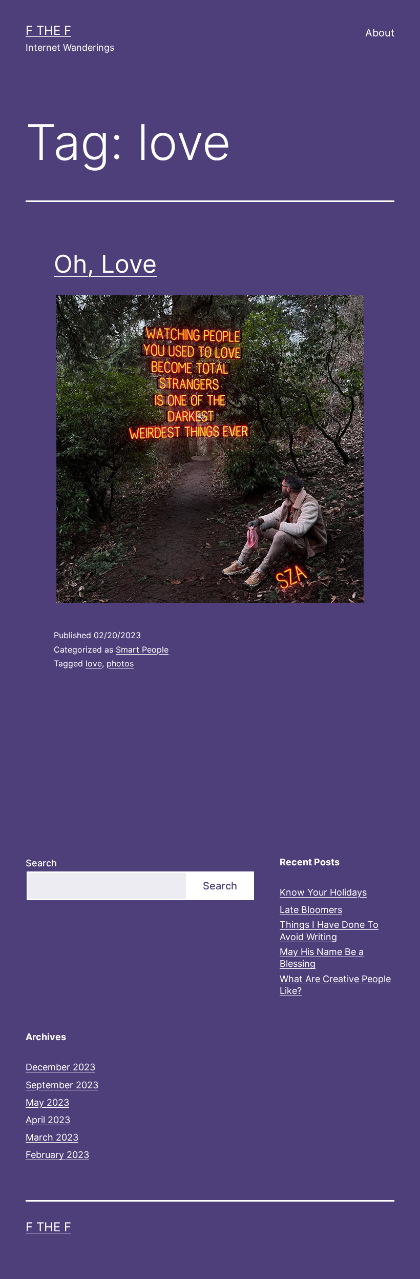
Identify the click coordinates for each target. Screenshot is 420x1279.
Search (41, 863)
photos (120, 663)
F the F (48, 30)
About (379, 33)
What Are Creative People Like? (335, 984)
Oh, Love (105, 264)
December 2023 (60, 1067)
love (94, 663)
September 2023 (62, 1085)
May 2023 (47, 1102)
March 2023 (52, 1137)
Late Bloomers (311, 909)
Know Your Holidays (323, 892)
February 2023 (57, 1154)
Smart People (142, 649)
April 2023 (48, 1119)
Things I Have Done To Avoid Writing (329, 930)
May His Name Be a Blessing (322, 957)
